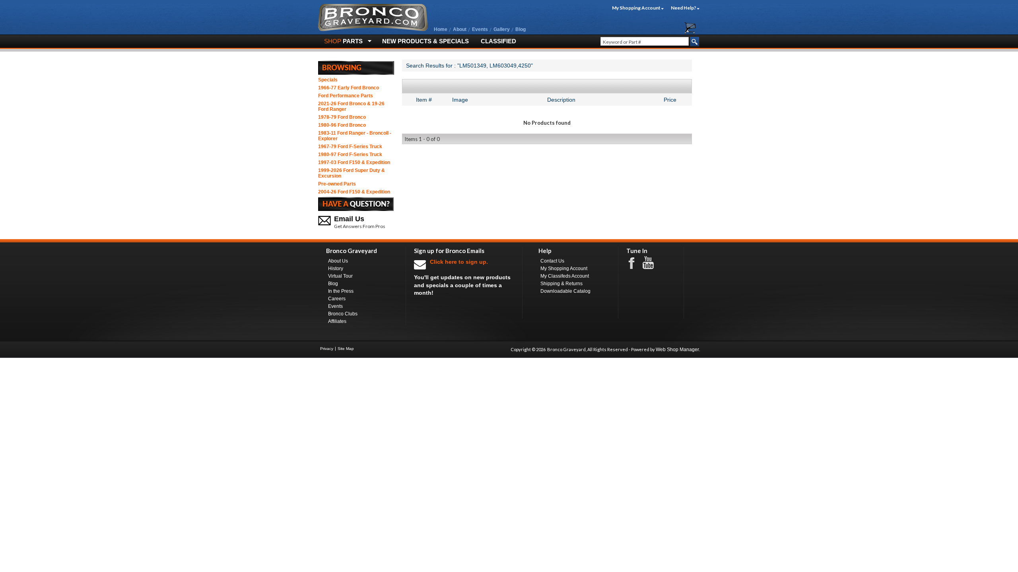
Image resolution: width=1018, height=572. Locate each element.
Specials (328, 80)
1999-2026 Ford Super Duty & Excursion (351, 173)
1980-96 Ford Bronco (342, 125)
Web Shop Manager (677, 349)
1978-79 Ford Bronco (342, 117)
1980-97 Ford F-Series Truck (350, 154)
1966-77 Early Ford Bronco (348, 88)
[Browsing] (356, 67)
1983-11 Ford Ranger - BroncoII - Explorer (354, 135)
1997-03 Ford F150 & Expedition (354, 162)
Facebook (635, 262)
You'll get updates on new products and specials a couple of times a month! (462, 277)
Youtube (652, 263)
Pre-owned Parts (337, 184)
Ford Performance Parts (345, 96)
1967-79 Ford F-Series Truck (350, 146)
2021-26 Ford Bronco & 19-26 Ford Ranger (351, 106)
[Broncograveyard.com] (372, 29)
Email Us (349, 219)
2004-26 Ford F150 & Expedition (354, 192)
